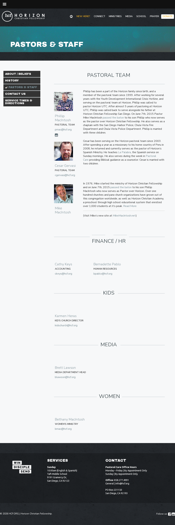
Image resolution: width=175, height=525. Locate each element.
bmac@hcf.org (63, 429)
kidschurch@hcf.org (66, 325)
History (12, 80)
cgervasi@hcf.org (65, 175)
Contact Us (15, 93)
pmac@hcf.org (63, 129)
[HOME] (71, 16)
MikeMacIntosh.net (124, 216)
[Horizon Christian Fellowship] (23, 16)
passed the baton (113, 118)
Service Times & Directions (18, 102)
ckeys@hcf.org (63, 274)
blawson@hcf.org (65, 377)
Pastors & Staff (23, 87)
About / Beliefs (18, 73)
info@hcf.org (122, 483)
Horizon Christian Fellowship (36, 513)
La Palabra (124, 152)
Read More (130, 206)
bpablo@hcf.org (102, 274)
